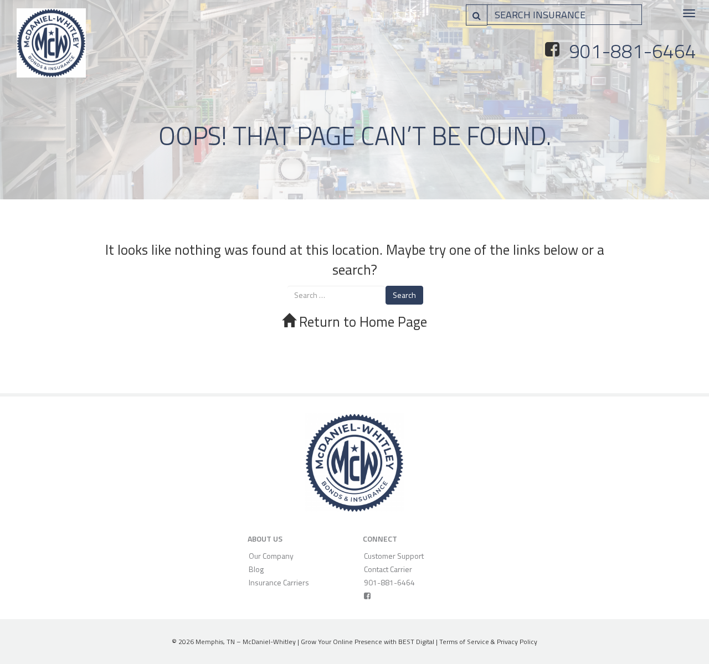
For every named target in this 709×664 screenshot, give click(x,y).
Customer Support (394, 556)
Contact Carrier (388, 569)
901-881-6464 (632, 51)
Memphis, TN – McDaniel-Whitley (246, 641)
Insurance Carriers (279, 582)
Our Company (271, 556)
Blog (256, 569)
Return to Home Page (361, 321)
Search (404, 295)
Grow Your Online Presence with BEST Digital (367, 641)
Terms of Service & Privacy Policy (488, 641)
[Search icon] (476, 14)
